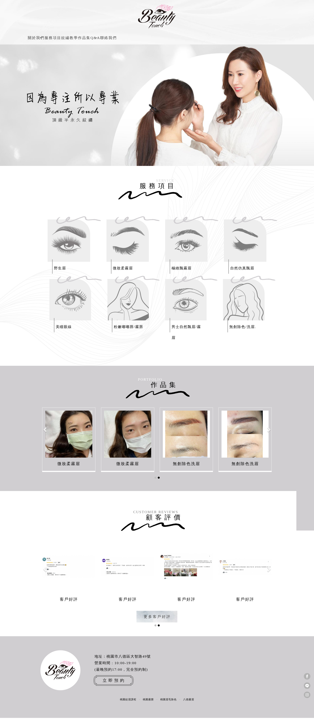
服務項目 (53, 38)
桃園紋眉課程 (128, 699)
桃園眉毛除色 (168, 699)
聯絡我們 (108, 38)
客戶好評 (69, 599)
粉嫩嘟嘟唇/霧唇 (128, 327)
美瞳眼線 (64, 327)
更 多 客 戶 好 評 (157, 617)
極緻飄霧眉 (182, 268)
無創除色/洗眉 (242, 327)
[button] (45, 429)
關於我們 (36, 38)
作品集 (84, 38)
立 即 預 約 (113, 680)
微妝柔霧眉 (123, 268)
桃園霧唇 (148, 699)
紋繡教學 (69, 38)
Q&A (95, 38)
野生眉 (60, 268)
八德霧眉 (188, 699)
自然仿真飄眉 (242, 268)
